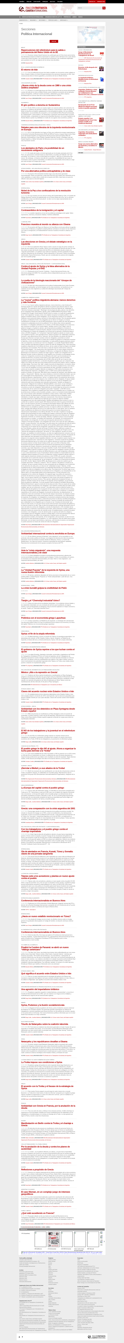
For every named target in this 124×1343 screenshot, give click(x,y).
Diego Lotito (28, 742)
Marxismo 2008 (23, 1276)
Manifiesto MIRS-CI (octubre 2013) (27, 1275)
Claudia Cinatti (29, 78)
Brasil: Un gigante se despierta (56, 1323)
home (20, 17)
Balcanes (50, 1273)
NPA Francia (51, 1316)
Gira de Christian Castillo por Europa (86, 1269)
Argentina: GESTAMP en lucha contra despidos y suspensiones (89, 1275)
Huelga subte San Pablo (83, 1277)
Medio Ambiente (52, 1303)
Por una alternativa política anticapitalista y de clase (45, 171)
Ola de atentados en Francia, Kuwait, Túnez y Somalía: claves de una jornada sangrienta (47, 852)
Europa (50, 1263)
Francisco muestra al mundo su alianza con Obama (45, 224)
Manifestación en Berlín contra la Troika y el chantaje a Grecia (47, 1124)
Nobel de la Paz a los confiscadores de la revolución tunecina (46, 191)
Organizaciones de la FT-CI (53, 17)
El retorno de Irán (29, 69)
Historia (50, 1296)
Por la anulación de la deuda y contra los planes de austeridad (45, 1147)
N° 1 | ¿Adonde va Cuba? (25, 1287)
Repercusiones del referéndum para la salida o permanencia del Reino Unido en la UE (43, 51)
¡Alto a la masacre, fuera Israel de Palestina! (88, 1281)
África (49, 1268)
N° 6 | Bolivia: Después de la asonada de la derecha (32, 1295)
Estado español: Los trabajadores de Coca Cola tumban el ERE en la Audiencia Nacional (87, 121)
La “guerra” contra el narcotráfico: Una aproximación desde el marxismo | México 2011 (90, 1307)
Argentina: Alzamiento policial (84, 1327)
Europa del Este (52, 1276)
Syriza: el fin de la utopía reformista (38, 633)
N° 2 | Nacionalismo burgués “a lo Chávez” (29, 1288)
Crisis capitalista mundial (54, 1311)
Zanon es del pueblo (82, 1261)
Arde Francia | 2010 (82, 1301)
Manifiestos (23, 20)
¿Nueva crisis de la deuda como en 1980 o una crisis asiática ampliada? (46, 86)
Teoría (49, 1289)
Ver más (80, 153)
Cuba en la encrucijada (54, 1313)
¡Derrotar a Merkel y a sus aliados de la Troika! (43, 768)
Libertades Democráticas (54, 1298)
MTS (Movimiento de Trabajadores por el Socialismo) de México (46, 684)
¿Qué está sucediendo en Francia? (37, 1213)
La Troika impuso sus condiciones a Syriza (41, 1062)
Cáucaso (50, 1274)
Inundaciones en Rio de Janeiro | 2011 (86, 1303)
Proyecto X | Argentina (82, 1264)
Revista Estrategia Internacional (32, 17)
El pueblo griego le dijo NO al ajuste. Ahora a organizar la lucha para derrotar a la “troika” (48, 749)
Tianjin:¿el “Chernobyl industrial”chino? (40, 600)
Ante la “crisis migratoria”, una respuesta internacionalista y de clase (40, 551)
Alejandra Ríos (29, 63)
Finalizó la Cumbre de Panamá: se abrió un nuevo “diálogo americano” (45, 948)
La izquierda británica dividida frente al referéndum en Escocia (88, 79)
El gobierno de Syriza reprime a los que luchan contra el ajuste (48, 650)
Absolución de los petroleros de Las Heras (87, 1271)
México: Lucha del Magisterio (84, 1321)
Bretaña (79, 1326)
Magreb (50, 1277)
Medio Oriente (51, 1261)
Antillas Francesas (52, 1271)
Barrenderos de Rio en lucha (84, 1329)
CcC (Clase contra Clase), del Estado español (55, 563)
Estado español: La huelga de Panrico (86, 1273)
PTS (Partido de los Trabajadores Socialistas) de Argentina (56, 78)
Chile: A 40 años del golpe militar (85, 1322)
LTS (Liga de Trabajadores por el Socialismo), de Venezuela (31, 1309)
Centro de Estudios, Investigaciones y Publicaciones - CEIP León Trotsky (32, 1263)
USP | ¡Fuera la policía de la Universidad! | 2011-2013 (90, 1311)
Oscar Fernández (29, 1224)
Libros (74, 17)
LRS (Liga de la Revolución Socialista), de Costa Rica (32, 1320)
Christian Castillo (29, 761)
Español (22, 1)
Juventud (50, 1306)
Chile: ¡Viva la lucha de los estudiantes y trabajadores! (61, 1320)
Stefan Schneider (29, 1137)
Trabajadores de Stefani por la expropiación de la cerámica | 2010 (89, 1298)
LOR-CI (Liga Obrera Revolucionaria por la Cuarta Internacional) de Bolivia (31, 1306)
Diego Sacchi (28, 235)
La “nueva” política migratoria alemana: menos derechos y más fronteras (48, 301)
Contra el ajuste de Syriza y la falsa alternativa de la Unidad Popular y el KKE (45, 267)
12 (43, 1227)
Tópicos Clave (52, 20)
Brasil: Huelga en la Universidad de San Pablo (88, 1282)
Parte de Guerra (23, 1280)
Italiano (60, 1)
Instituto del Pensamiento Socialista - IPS (29, 1261)
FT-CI (62, 9)
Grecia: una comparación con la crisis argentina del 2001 (48, 808)
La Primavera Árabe (53, 1315)
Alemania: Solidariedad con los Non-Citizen (88, 1268)
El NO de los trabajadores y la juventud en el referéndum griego (48, 731)
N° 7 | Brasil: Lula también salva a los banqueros (31, 1297)
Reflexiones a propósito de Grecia (37, 1169)
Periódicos (67, 17)
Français (45, 1)
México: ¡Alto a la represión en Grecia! (39, 672)
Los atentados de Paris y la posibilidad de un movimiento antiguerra (42, 149)
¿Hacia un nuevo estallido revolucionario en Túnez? (46, 916)
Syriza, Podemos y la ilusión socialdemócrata (42, 1005)
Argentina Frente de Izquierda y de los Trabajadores (61, 1321)
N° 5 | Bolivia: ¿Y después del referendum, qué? (31, 1293)
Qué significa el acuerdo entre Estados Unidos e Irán (46, 973)
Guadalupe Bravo (29, 822)
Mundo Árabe (51, 1279)
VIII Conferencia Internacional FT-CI (86, 1266)
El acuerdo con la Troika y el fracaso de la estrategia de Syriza (47, 1087)
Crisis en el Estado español (55, 1318)
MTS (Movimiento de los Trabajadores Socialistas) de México (32, 1313)
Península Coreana (53, 1282)
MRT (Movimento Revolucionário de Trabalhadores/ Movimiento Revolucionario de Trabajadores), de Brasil (90, 59)
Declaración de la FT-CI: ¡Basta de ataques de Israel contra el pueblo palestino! (87, 106)
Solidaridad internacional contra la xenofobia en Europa (47, 533)
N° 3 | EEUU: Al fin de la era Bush (27, 1290)
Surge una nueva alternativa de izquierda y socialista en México (88, 145)
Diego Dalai (28, 998)
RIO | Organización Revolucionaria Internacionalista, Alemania (40, 779)
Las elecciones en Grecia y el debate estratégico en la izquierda (46, 242)
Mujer (49, 1294)
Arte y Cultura (51, 1299)
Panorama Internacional (25, 1281)
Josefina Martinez (29, 563)
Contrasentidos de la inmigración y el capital (42, 210)
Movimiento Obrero (53, 1293)
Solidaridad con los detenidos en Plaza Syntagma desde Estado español (48, 710)
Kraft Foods (80, 1263)
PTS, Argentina (29, 665)
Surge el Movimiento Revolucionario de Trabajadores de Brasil (86, 53)
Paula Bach (28, 217)
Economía (50, 1291)
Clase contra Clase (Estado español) (34, 181)
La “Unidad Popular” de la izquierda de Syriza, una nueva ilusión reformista (45, 571)
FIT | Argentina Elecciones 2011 (85, 1309)
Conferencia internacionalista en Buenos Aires (43, 900)
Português (36, 1)
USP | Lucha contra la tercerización (86, 1304)
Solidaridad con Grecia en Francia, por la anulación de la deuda (48, 1107)
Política (50, 1301)
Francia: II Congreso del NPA (84, 1319)
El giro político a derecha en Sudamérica (40, 105)
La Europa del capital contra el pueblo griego (42, 787)
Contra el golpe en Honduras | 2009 (86, 1293)
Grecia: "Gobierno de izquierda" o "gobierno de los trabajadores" (60, 1327)
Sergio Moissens (97, 149)
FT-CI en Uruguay (23, 1327)
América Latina (52, 1259)
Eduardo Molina (29, 120)
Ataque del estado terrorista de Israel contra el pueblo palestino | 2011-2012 (90, 1316)
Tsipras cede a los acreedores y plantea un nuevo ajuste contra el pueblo (47, 877)
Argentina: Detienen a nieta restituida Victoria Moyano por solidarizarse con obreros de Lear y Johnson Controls (90, 92)
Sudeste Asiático (52, 1284)
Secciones (42, 20)
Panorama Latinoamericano (26, 1271)
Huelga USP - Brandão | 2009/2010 (86, 1294)
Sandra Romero (88, 149)
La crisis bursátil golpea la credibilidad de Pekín (44, 588)
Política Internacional (53, 1304)
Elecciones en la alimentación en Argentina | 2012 (89, 1314)
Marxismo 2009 (23, 1278)
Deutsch (52, 1)
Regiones (33, 20)
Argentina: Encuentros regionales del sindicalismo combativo (87, 133)
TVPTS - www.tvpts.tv (30, 909)
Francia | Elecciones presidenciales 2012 (87, 1312)
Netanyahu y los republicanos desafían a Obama (44, 1041)
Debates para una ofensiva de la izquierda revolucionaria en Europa (48, 128)
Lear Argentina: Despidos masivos (85, 1279)
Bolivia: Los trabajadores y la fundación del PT (59, 1324)
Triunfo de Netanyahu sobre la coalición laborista (44, 1024)
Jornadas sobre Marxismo (25, 1259)
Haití (78, 1259)
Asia (49, 1266)
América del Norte (52, 1269)
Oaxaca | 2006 (81, 1288)
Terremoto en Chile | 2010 (83, 1296)
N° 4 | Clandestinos (24, 1292)
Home (21, 23)
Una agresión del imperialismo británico (40, 989)
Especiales (63, 20)
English (29, 1)
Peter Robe (28, 524)
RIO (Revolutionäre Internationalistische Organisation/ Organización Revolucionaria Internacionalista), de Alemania (32, 1323)
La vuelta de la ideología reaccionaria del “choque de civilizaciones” (46, 281)
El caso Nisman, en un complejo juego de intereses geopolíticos (45, 1193)
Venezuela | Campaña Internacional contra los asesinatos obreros (88, 1290)
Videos (80, 17)
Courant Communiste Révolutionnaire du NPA (52, 98)
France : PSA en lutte (82, 1324)
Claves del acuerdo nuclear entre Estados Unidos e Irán (47, 691)
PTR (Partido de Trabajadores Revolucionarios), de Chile (32, 1316)
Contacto (92, 1)
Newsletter (101, 1)
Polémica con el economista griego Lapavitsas (43, 618)
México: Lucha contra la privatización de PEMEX (60, 1329)
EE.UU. (50, 1264)
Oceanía (50, 1281)
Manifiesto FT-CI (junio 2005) (26, 1273)
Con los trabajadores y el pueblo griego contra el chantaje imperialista (44, 830)
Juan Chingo (28, 98)
